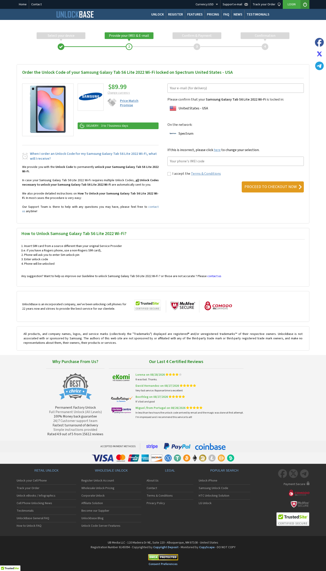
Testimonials (25, 511)
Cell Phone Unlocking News (34, 503)
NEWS (238, 14)
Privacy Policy (156, 503)
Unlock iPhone (208, 480)
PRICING (213, 14)
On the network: (179, 124)
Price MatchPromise (129, 103)
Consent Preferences (163, 564)
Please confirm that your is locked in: (225, 99)
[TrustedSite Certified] (147, 305)
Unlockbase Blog (92, 518)
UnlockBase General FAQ (33, 518)
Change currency (119, 93)
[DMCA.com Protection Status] (163, 558)
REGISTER (175, 14)
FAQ (226, 14)
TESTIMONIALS (258, 14)
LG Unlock (205, 503)
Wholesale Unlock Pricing (97, 488)
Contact (36, 4)
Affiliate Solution (92, 503)
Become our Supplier (95, 511)
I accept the (196, 173)
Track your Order (28, 488)
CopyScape (207, 547)
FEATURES (195, 14)
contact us (214, 276)
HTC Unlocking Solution (214, 495)
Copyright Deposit (166, 547)
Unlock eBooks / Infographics (36, 495)
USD (205, 4)
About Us (153, 480)
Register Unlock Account (97, 480)
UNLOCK (157, 14)
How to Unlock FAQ (29, 526)
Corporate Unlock (93, 495)
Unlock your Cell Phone (32, 480)
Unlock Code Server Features (100, 526)
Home (23, 4)
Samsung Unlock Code (213, 488)
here (217, 150)
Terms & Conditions (206, 173)
